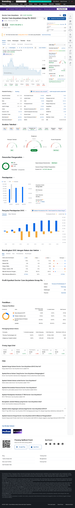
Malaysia (18, 6)
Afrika (69, 6)
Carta (9, 40)
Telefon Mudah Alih (7, 458)
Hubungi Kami (43, 461)
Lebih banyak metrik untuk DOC (58, 91)
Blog (3, 455)
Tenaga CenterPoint (46, 349)
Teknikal (22, 40)
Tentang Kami (43, 455)
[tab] (5, 129)
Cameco (18, 349)
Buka (27, 274)
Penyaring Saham (12, 6)
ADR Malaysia (42, 6)
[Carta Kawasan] (6, 48)
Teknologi (63, 286)
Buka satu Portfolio (6, 461)
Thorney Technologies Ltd (9, 335)
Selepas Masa (30, 6)
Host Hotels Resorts (33, 349)
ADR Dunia (36, 6)
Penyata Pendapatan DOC (13, 210)
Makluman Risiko (69, 504)
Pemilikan (13, 44)
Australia (63, 292)
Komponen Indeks (29, 44)
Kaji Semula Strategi (46, 34)
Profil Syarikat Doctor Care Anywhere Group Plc (22, 280)
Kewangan (15, 40)
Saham (4, 6)
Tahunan (4, 214)
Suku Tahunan (12, 214)
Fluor (56, 349)
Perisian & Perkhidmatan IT (59, 283)
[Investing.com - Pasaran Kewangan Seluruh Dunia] (8, 1)
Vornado (5, 349)
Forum (28, 40)
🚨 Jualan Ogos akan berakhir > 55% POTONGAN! (40, 1)
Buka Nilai (62, 24)
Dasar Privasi (60, 504)
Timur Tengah (58, 6)
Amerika (48, 6)
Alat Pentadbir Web (7, 464)
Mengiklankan (43, 458)
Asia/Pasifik (64, 6)
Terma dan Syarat (51, 504)
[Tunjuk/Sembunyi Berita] (35, 48)
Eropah (52, 6)
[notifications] (69, 1)
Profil (8, 44)
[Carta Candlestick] (3, 48)
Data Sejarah (20, 44)
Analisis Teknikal (9, 124)
